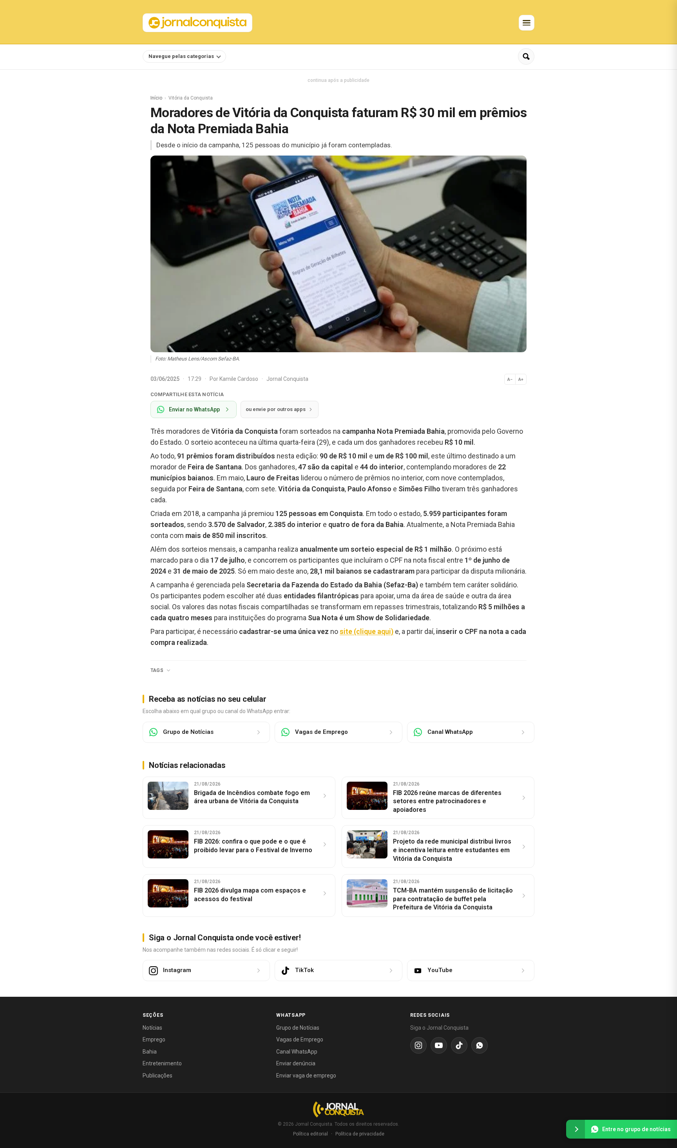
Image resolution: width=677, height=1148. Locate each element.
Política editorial (310, 1134)
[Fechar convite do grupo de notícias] (575, 1129)
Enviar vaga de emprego (306, 1075)
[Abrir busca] (526, 56)
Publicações (157, 1075)
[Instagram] (418, 1045)
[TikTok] (459, 1045)
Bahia (150, 1051)
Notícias (152, 1028)
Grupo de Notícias (297, 1028)
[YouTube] (439, 1045)
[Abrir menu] (526, 23)
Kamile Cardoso (239, 379)
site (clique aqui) (366, 631)
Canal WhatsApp (296, 1051)
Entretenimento (162, 1063)
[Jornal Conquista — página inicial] (338, 1109)
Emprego (154, 1039)
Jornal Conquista (287, 379)
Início (156, 98)
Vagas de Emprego (299, 1039)
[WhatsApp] (479, 1045)
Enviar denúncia (295, 1063)
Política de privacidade (359, 1134)
